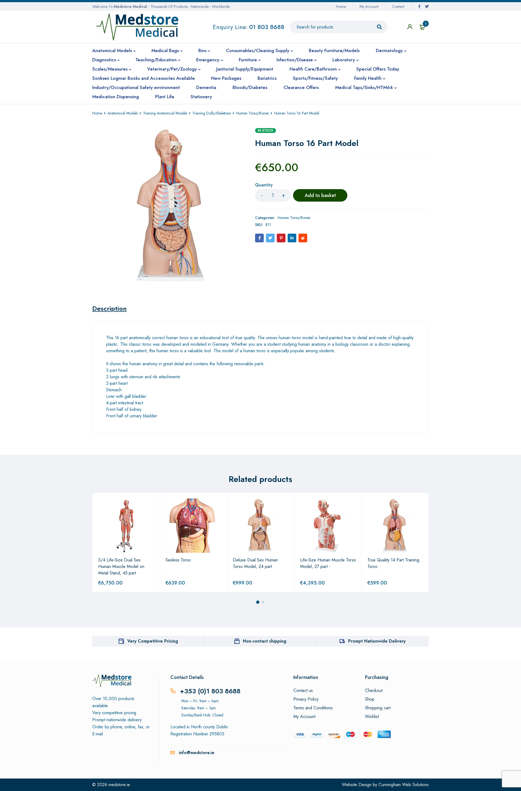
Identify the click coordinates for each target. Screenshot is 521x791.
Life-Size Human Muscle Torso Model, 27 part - (328, 563)
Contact (398, 6)
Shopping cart (377, 708)
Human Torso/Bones (252, 113)
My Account (369, 6)
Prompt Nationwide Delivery (377, 641)
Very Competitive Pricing (152, 641)
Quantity (264, 185)
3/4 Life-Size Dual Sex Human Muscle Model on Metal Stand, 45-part (121, 566)
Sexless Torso (178, 560)
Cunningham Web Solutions (404, 785)
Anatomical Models (122, 113)
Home (341, 6)
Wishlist (372, 716)
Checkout (373, 690)
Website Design (356, 785)
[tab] (109, 308)
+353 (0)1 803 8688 (210, 691)
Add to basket (320, 195)
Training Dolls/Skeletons (211, 113)
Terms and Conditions (313, 708)
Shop (369, 699)
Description (109, 308)
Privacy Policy (306, 699)
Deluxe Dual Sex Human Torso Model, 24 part (255, 563)
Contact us (303, 690)
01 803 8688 (266, 27)
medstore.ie (119, 785)
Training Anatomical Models (165, 113)
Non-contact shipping (264, 641)
